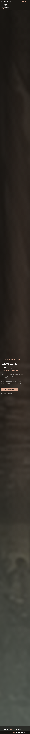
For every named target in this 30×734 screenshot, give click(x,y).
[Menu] (27, 6)
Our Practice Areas (6, 393)
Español (25, 1)
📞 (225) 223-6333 (6, 1)
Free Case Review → (9, 389)
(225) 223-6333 (20, 732)
